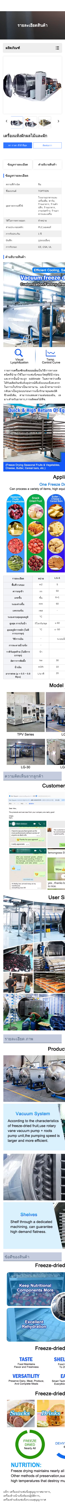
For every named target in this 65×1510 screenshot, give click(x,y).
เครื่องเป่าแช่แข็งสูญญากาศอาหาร (30, 1491)
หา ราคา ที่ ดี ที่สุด (17, 145)
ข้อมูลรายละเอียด (18, 164)
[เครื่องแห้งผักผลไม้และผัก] (32, 85)
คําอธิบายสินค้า (47, 164)
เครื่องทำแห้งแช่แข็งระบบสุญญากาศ (24, 1499)
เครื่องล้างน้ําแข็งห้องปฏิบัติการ (21, 1495)
